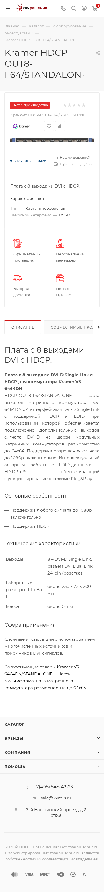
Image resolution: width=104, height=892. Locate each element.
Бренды (13, 738)
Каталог (14, 724)
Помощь (14, 766)
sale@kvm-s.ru (56, 798)
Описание (22, 327)
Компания (17, 752)
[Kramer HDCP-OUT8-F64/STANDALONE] (52, 140)
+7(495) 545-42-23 (53, 787)
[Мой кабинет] (84, 8)
